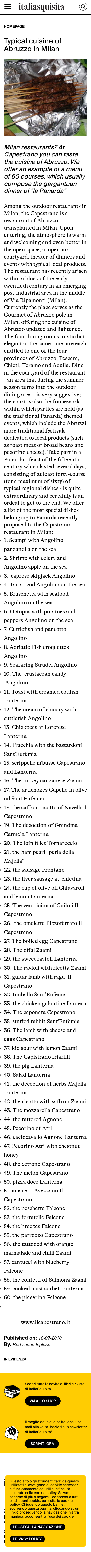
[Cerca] (83, 7)
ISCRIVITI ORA (42, 1444)
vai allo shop (43, 1401)
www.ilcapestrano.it (45, 1322)
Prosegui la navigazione (37, 1527)
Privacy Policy (27, 1539)
